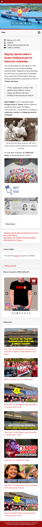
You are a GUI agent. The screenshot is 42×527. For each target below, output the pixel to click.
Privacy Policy (30, 524)
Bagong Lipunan (10, 266)
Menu (3, 32)
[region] (21, 294)
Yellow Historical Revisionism (18, 45)
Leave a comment (13, 47)
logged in (17, 256)
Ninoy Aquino (10, 224)
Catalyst (10, 42)
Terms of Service (19, 524)
